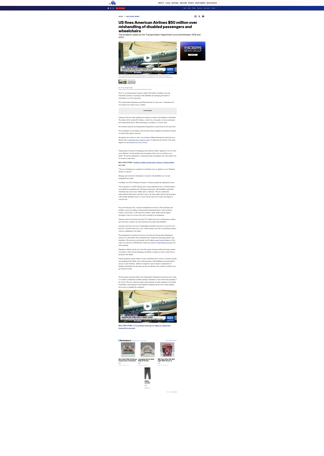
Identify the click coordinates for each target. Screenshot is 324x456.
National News (132, 16)
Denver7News (109, 8)
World (189, 8)
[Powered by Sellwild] (174, 392)
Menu (160, 3)
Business (199, 8)
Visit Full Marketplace (171, 340)
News (121, 16)
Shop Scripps (200, 3)
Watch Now (211, 3)
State (185, 8)
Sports (191, 3)
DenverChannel (113, 8)
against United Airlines (162, 240)
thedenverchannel (111, 8)
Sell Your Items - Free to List (139, 340)
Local (168, 3)
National (175, 3)
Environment (207, 8)
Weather (183, 3)
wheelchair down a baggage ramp (139, 140)
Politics (194, 8)
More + (214, 8)
